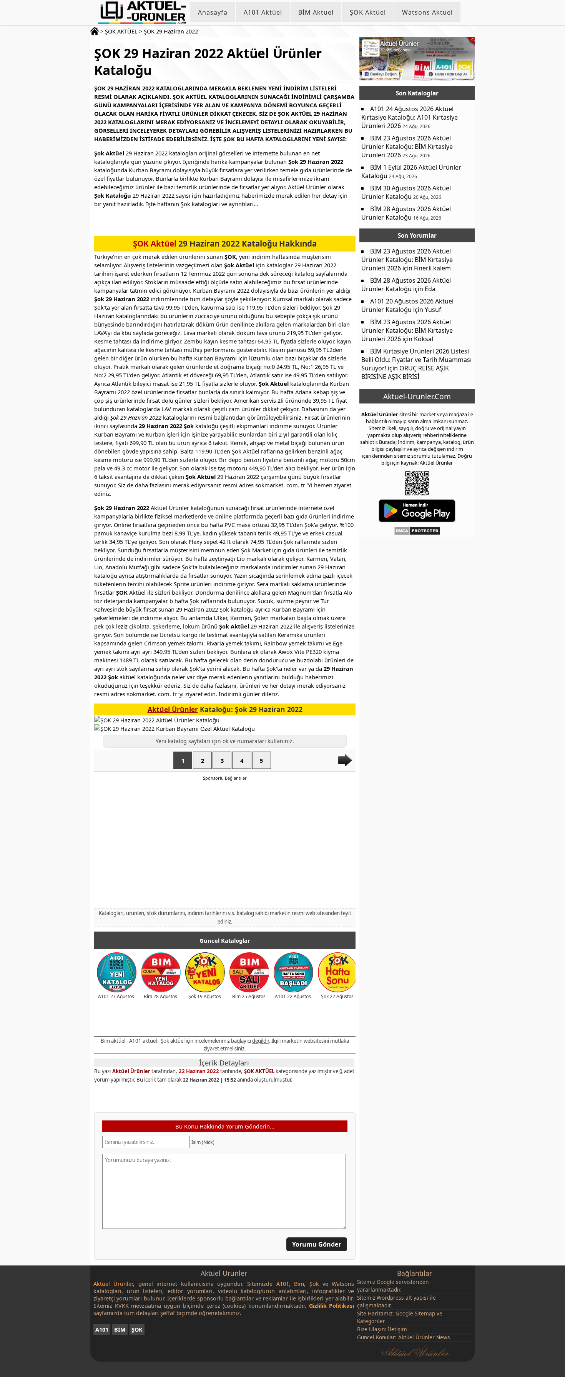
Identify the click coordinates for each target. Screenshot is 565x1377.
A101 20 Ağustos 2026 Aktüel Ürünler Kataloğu (407, 305)
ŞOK (137, 1329)
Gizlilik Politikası (331, 1305)
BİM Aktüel (316, 12)
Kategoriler (371, 1321)
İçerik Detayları (224, 1063)
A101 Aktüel (263, 12)
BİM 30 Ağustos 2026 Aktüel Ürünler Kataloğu (406, 192)
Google (385, 1281)
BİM (120, 1329)
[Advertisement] (225, 844)
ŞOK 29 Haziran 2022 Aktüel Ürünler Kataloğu (208, 61)
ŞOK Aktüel (368, 12)
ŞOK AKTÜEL (121, 31)
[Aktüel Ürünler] (142, 12)
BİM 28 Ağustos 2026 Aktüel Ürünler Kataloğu (406, 213)
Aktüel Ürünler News (424, 1337)
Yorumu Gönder (316, 1244)
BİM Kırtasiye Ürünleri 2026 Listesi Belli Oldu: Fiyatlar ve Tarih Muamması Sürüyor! (416, 359)
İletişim (397, 1329)
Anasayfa (213, 12)
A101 (101, 1329)
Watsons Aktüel (427, 12)
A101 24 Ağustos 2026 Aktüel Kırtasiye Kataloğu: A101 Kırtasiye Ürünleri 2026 (409, 117)
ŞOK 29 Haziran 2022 (171, 31)
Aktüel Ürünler (173, 709)
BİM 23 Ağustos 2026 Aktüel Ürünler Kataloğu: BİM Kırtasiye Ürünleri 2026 (407, 146)
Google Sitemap (415, 1313)
